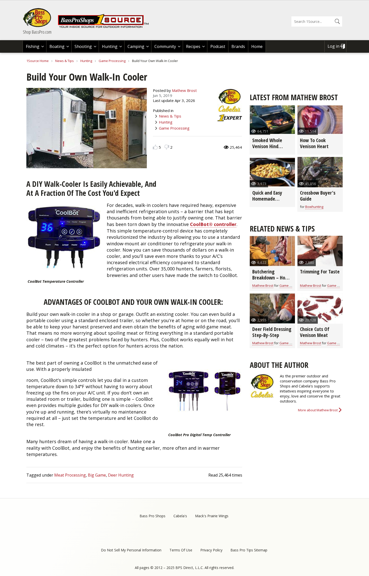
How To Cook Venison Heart (314, 143)
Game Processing (112, 61)
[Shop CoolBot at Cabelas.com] (64, 238)
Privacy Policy (211, 550)
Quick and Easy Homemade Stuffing (267, 198)
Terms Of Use (180, 550)
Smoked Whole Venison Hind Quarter (267, 146)
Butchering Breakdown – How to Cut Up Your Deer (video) (272, 280)
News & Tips (64, 61)
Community (165, 46)
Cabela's (180, 515)
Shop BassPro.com (37, 32)
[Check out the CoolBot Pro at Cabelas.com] (204, 392)
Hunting (109, 46)
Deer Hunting (121, 475)
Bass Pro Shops (152, 515)
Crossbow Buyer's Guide (317, 195)
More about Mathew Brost (318, 410)
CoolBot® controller (213, 224)
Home (257, 46)
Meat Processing (70, 475)
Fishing (32, 46)
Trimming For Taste (320, 271)
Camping (136, 46)
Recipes (193, 46)
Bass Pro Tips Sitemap (248, 550)
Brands (238, 46)
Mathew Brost (184, 90)
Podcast (217, 46)
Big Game (97, 475)
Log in (333, 46)
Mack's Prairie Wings (211, 515)
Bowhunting (314, 206)
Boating (57, 46)
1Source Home (37, 61)
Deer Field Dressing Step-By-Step (271, 332)
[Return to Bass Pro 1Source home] (105, 27)
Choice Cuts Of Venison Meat (314, 332)
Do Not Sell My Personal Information (131, 550)
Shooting (83, 46)
